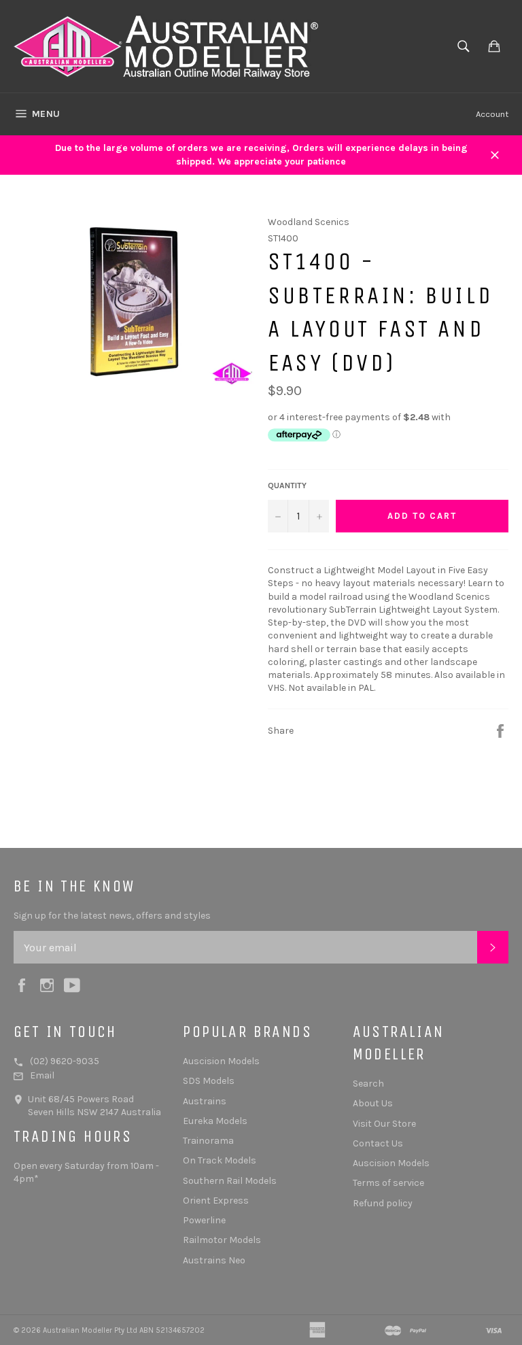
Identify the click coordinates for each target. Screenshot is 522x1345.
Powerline (204, 1220)
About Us (373, 1103)
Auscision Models (221, 1061)
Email (42, 1075)
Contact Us (378, 1143)
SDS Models (208, 1081)
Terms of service (388, 1183)
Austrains (204, 1101)
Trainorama (208, 1140)
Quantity (287, 485)
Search (368, 1083)
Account (492, 114)
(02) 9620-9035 (64, 1061)
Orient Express (216, 1200)
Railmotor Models (222, 1240)
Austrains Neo (214, 1260)
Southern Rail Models (230, 1181)
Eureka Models (215, 1121)
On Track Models (219, 1160)
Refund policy (383, 1203)
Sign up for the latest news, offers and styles (112, 915)
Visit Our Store (384, 1123)
